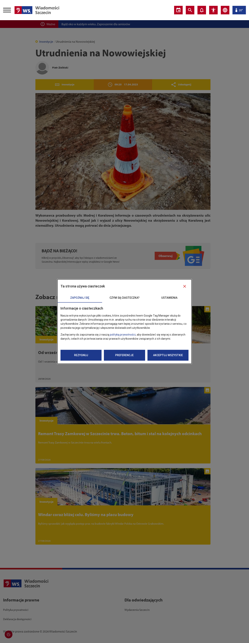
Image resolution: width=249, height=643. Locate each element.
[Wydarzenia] (178, 10)
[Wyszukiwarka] (190, 10)
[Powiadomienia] (201, 10)
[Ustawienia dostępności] (213, 10)
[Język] (225, 10)
